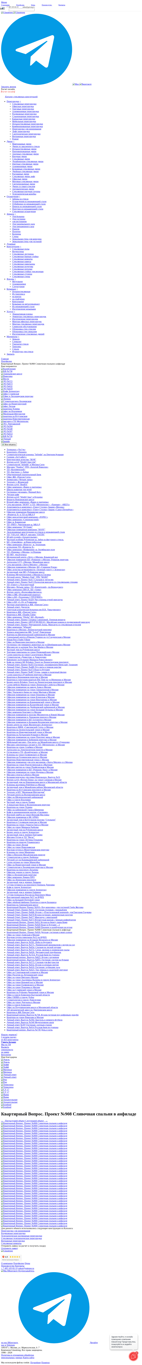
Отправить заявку (9, 1248)
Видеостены (18, 251)
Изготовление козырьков (24, 309)
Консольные (18, 301)
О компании (7, 1263)
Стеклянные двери (21, 159)
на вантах (16, 296)
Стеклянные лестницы (23, 254)
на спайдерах (18, 299)
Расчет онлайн (8, 89)
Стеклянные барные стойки (25, 256)
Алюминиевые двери (22, 166)
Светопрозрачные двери (23, 184)
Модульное (17, 281)
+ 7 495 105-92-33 (12, 7)
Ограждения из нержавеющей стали (29, 201)
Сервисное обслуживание (24, 326)
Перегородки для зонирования (26, 129)
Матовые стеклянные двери (25, 181)
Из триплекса (18, 294)
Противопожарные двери (24, 151)
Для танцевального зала (23, 224)
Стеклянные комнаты (22, 259)
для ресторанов (19, 221)
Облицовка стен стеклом (24, 329)
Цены (27, 1263)
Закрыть (10, 354)
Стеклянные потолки (22, 269)
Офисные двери (19, 179)
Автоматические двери (23, 189)
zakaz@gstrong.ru (29, 7)
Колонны (16, 234)
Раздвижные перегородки (24, 114)
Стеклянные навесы (21, 261)
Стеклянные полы (20, 249)
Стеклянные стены (21, 276)
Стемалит (16, 341)
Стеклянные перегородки (24, 104)
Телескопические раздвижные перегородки (21, 1236)
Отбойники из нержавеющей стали (29, 204)
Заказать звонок (8, 86)
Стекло (15, 349)
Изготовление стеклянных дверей (28, 334)
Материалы (12, 336)
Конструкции (13, 246)
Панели (15, 229)
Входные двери (19, 156)
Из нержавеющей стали (23, 306)
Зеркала (10, 214)
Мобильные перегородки (24, 121)
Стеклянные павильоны (23, 264)
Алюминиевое (19, 284)
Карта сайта (28, 1357)
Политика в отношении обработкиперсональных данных (17, 1356)
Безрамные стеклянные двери (26, 169)
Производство (8, 1266)
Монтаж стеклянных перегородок (28, 324)
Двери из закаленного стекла (26, 146)
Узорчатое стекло (20, 344)
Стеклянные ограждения (24, 211)
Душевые (11, 244)
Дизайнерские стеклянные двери (27, 161)
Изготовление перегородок (25, 319)
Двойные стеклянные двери (25, 171)
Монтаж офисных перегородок (27, 321)
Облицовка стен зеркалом (24, 331)
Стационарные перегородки (25, 116)
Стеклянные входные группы (26, 191)
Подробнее (35, 1362)
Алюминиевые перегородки (25, 111)
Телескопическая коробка (24, 194)
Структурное (18, 286)
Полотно (16, 231)
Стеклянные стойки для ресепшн (28, 271)
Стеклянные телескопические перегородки (21, 1238)
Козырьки (11, 289)
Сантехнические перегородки (26, 134)
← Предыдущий (13, 1121)
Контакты (19, 1266)
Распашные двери (20, 174)
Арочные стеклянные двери (25, 154)
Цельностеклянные (21, 291)
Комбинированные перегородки (27, 126)
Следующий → (36, 1121)
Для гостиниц (18, 219)
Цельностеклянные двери (24, 149)
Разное (15, 139)
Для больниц (18, 216)
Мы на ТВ (6, 1044)
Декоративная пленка (22, 314)
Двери (10, 141)
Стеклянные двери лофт (23, 176)
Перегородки (13, 101)
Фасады (10, 279)
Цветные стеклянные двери (25, 164)
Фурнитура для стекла (22, 351)
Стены (15, 236)
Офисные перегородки (23, 106)
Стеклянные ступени (22, 274)
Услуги (10, 311)
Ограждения (12, 196)
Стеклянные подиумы (22, 266)
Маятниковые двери (21, 144)
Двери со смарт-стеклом (23, 186)
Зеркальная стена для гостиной (27, 241)
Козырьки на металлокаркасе (26, 304)
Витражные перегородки (24, 136)
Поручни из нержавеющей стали (27, 209)
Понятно (45, 1362)
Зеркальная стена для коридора (26, 239)
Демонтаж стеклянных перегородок (29, 316)
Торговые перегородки (23, 109)
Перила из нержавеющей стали (27, 206)
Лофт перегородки (21, 131)
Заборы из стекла (20, 199)
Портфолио (18, 1263)
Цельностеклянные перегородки (27, 124)
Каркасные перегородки (23, 119)
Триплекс (16, 346)
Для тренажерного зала (23, 226)
